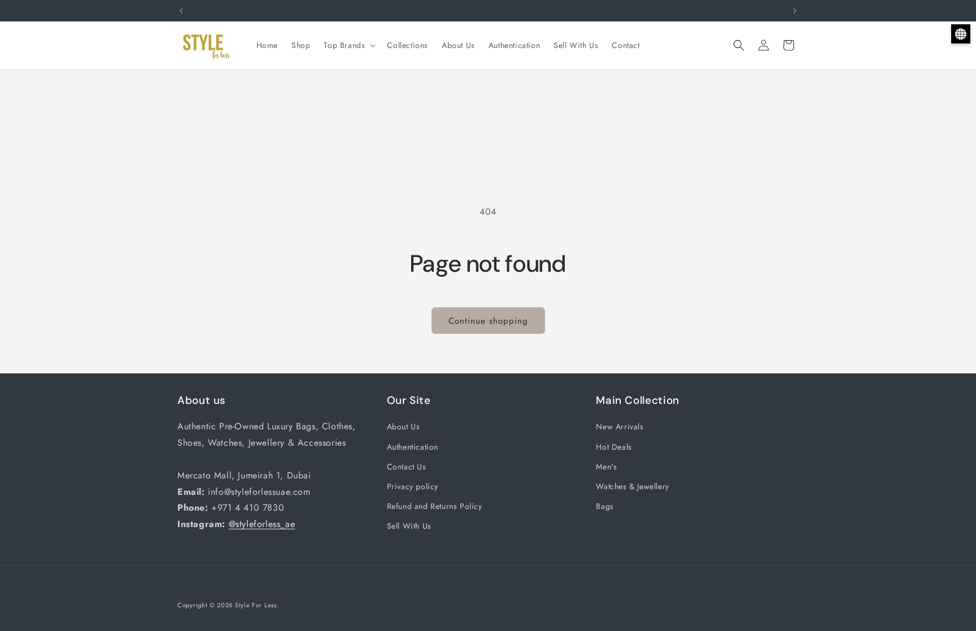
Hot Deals (613, 446)
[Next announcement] (794, 10)
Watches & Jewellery (632, 486)
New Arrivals (619, 426)
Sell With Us (409, 526)
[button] (348, 45)
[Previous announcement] (181, 10)
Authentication (412, 446)
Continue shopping (488, 321)
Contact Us (406, 466)
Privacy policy (412, 486)
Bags (604, 506)
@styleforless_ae (262, 523)
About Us (403, 426)
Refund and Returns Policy (434, 506)
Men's (606, 466)
